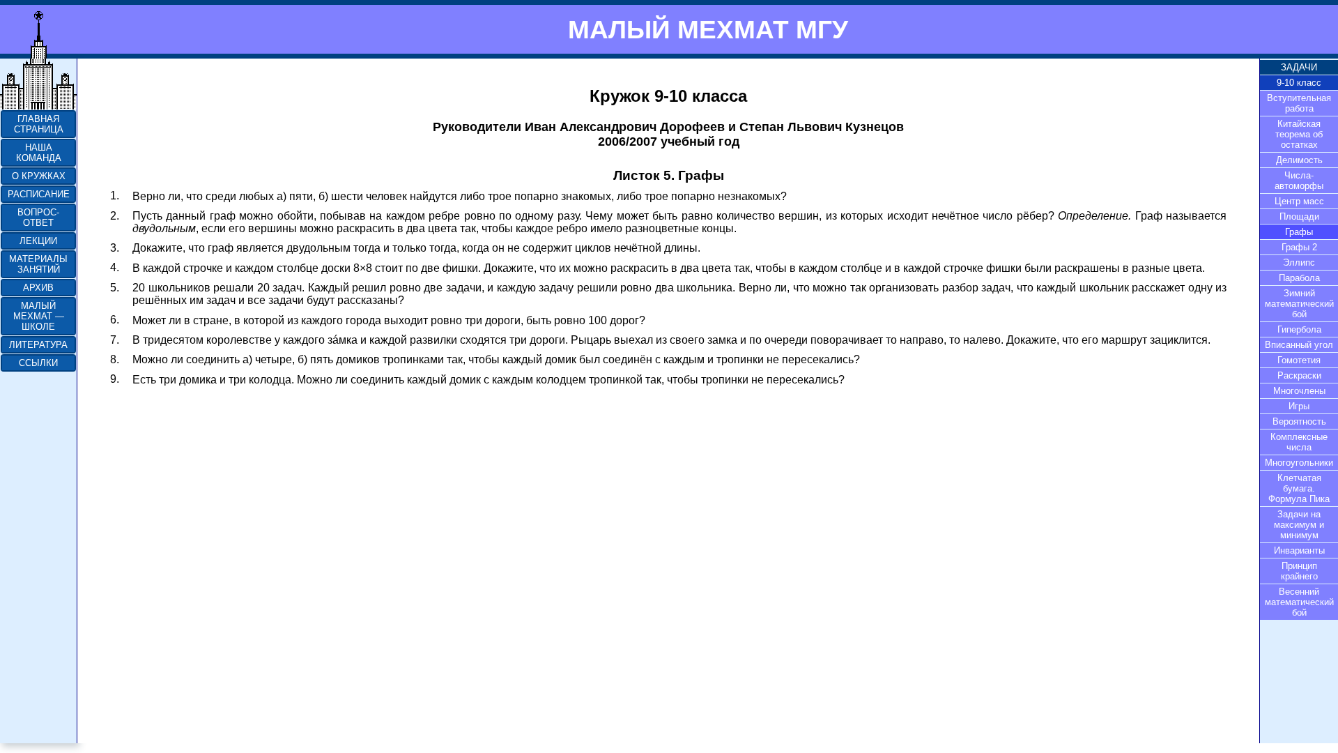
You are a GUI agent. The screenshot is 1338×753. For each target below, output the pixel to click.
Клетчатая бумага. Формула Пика (1299, 488)
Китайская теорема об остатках (1299, 134)
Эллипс (1299, 262)
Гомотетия (1299, 360)
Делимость (1299, 160)
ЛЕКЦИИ (38, 241)
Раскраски (1299, 375)
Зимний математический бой (1299, 303)
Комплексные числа (1299, 442)
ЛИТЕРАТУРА (38, 345)
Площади (1299, 216)
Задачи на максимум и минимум (1299, 524)
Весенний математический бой (1299, 602)
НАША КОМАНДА (38, 152)
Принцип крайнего (1299, 571)
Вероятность (1299, 421)
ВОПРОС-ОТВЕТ (38, 217)
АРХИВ (38, 287)
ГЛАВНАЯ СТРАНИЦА (38, 124)
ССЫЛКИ (38, 363)
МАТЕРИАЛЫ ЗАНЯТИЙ (38, 264)
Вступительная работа (1299, 103)
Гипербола (1299, 329)
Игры (1299, 406)
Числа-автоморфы (1299, 180)
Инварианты (1299, 550)
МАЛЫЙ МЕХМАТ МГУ (708, 29)
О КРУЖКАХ (39, 176)
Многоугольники (1299, 462)
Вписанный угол (1299, 345)
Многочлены (1299, 391)
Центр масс (1299, 201)
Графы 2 (1299, 247)
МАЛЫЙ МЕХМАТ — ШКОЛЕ (38, 316)
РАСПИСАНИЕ (39, 194)
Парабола (1299, 278)
